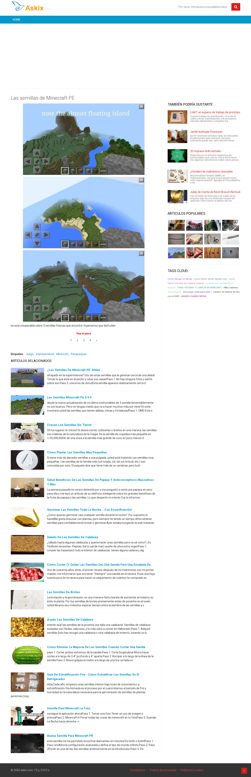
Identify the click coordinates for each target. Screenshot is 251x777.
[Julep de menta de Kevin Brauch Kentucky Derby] (177, 196)
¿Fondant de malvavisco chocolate (211, 171)
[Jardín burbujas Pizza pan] (177, 136)
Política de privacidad (163, 770)
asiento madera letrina (193, 296)
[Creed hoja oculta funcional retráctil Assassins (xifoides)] (230, 239)
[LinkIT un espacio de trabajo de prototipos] (177, 117)
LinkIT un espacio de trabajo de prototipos (216, 112)
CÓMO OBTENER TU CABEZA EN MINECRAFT (199, 287)
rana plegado (174, 292)
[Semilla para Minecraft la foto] (27, 716)
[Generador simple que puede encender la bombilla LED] (230, 253)
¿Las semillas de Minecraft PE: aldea (73, 370)
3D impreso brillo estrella (205, 151)
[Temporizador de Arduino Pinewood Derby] (176, 225)
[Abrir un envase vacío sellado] (194, 239)
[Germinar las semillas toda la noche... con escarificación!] (27, 518)
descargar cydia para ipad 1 (197, 292)
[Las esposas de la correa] (176, 239)
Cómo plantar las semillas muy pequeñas (77, 452)
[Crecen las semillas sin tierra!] (27, 433)
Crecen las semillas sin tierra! (69, 425)
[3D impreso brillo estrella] (177, 156)
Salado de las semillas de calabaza (72, 537)
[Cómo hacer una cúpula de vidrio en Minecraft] (176, 253)
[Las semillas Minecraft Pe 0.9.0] (27, 405)
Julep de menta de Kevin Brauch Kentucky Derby (220, 192)
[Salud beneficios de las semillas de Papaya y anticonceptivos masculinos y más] (27, 488)
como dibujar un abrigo (180, 279)
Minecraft (62, 354)
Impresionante (45, 354)
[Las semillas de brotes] (27, 600)
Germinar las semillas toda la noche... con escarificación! (89, 509)
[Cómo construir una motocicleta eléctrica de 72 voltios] (194, 225)
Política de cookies (192, 770)
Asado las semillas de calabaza (70, 619)
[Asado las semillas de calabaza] (27, 628)
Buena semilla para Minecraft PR (70, 736)
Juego (30, 354)
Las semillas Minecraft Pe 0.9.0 (69, 397)
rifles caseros (231, 287)
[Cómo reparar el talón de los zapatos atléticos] (212, 225)
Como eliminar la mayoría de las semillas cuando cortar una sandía (96, 647)
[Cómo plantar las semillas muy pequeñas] (27, 460)
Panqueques (78, 354)
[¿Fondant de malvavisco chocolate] (177, 176)
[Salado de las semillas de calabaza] (27, 545)
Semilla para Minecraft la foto (68, 708)
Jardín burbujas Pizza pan (206, 131)
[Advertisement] (125, 53)
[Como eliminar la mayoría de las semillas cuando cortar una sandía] (27, 655)
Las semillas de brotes (63, 592)
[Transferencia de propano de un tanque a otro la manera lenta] (230, 225)
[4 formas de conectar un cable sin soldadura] (212, 253)
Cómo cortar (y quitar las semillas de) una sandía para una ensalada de (99, 564)
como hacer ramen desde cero (210, 279)
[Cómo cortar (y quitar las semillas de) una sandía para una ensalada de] (27, 573)
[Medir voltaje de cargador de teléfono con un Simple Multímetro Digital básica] (194, 253)
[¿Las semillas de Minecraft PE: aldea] (27, 378)
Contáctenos (138, 770)
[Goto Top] (244, 771)
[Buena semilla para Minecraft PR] (27, 744)
